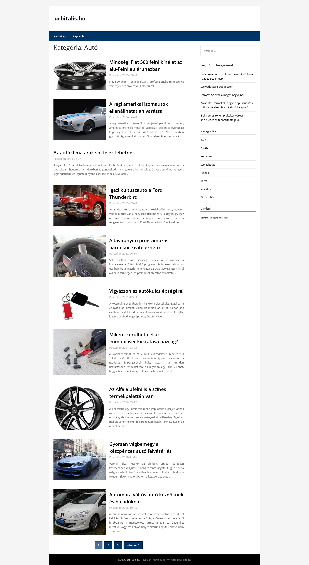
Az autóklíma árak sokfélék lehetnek (94, 152)
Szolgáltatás (207, 164)
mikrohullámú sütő (209, 218)
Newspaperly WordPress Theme (172, 559)
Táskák (204, 172)
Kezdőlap (59, 36)
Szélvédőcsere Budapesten (216, 86)
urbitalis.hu (70, 18)
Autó (203, 140)
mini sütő (223, 218)
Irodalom (206, 156)
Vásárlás (205, 189)
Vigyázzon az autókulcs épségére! (146, 291)
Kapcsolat (79, 36)
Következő (133, 545)
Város (203, 180)
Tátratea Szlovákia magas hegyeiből (222, 95)
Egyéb (204, 148)
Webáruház (207, 197)
